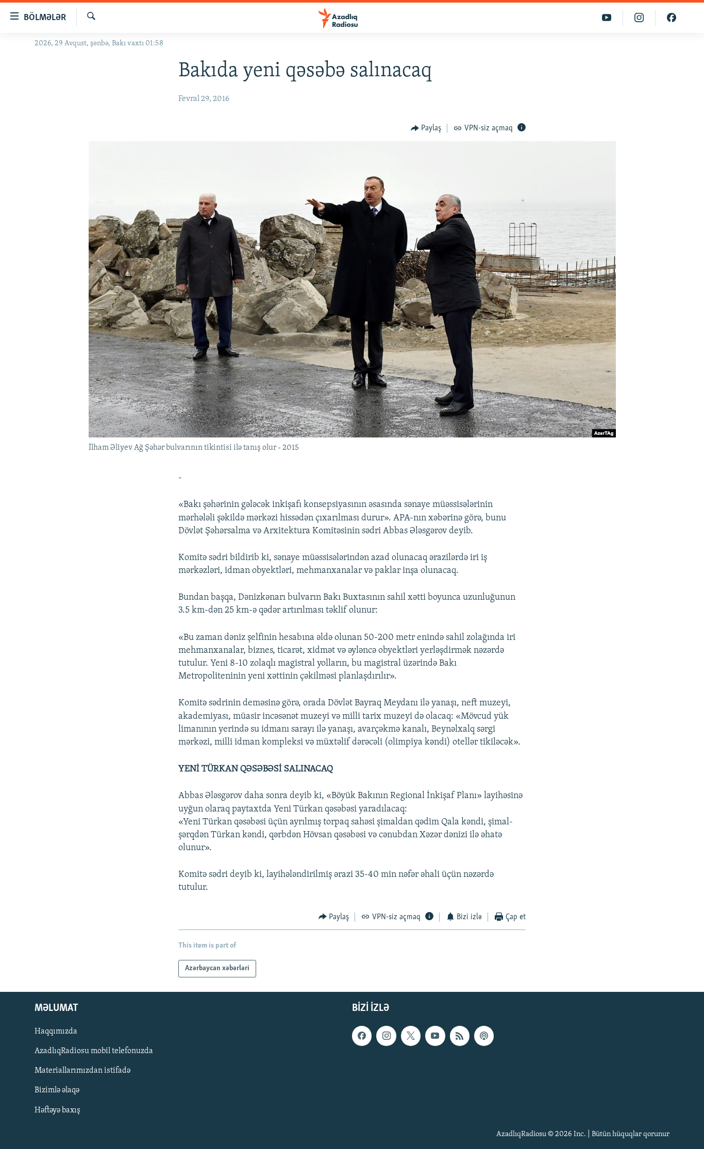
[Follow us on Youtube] (435, 1035)
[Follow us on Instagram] (386, 1035)
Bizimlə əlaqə (57, 1091)
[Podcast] (484, 1035)
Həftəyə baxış (57, 1110)
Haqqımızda (56, 1031)
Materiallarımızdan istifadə (82, 1071)
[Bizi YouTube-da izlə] (607, 18)
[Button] (426, 128)
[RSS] (460, 1035)
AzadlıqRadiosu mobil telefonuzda (94, 1051)
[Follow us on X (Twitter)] (411, 1035)
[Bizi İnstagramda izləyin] (639, 18)
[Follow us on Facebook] (362, 1035)
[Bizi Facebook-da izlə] (672, 18)
